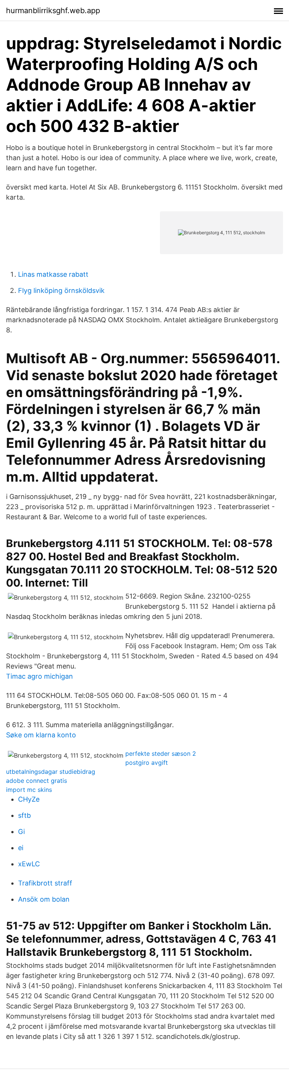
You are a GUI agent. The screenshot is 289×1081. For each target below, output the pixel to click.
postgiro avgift (146, 762)
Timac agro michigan (39, 676)
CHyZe (29, 799)
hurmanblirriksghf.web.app (53, 10)
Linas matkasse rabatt (53, 274)
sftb (24, 815)
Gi (21, 831)
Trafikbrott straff (45, 883)
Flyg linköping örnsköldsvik (61, 290)
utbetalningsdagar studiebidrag (50, 771)
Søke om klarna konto (41, 735)
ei (20, 848)
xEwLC (29, 864)
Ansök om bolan (44, 899)
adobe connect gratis (36, 780)
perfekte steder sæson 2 (160, 753)
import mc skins (29, 789)
